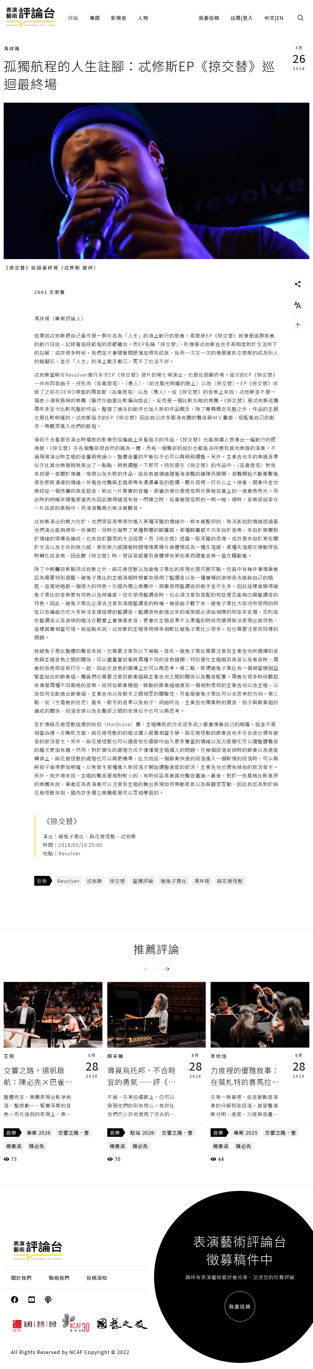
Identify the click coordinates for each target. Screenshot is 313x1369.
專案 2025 (246, 1132)
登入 (248, 17)
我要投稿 (209, 17)
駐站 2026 (142, 1132)
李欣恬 (219, 1056)
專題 (95, 17)
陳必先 (37, 1146)
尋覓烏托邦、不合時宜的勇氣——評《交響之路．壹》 (141, 1082)
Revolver (68, 880)
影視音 (119, 17)
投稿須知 (97, 1277)
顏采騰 (115, 1056)
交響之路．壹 (73, 1132)
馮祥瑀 (12, 48)
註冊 (235, 17)
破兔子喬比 (174, 880)
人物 (143, 17)
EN (280, 17)
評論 (73, 17)
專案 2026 (39, 1132)
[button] (146, 969)
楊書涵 (14, 1146)
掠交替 (117, 880)
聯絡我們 (59, 1277)
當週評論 (143, 880)
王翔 (9, 1056)
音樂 (42, 880)
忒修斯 (94, 880)
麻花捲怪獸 (230, 880)
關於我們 (21, 1277)
